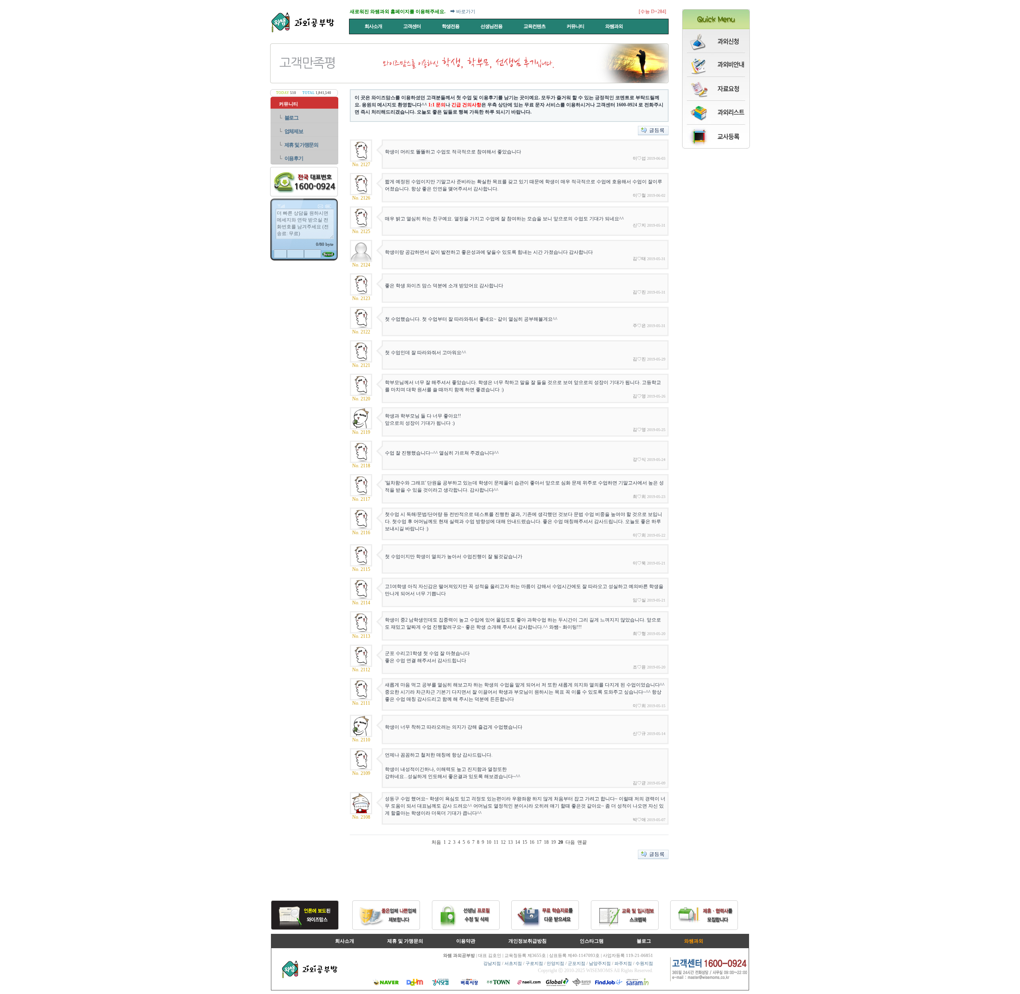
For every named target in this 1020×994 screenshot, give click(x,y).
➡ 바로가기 (462, 11)
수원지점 (644, 963)
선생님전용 (492, 26)
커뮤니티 (576, 26)
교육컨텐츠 (535, 26)
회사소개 (374, 26)
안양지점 (555, 963)
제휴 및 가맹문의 (301, 145)
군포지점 (576, 963)
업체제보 (293, 131)
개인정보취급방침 (527, 941)
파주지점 (623, 963)
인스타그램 (592, 941)
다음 (570, 842)
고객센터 (412, 26)
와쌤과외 (614, 26)
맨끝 (582, 842)
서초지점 (513, 963)
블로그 (291, 118)
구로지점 (534, 963)
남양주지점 (600, 963)
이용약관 (465, 941)
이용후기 (293, 158)
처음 (436, 842)
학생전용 (451, 26)
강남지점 (492, 963)
